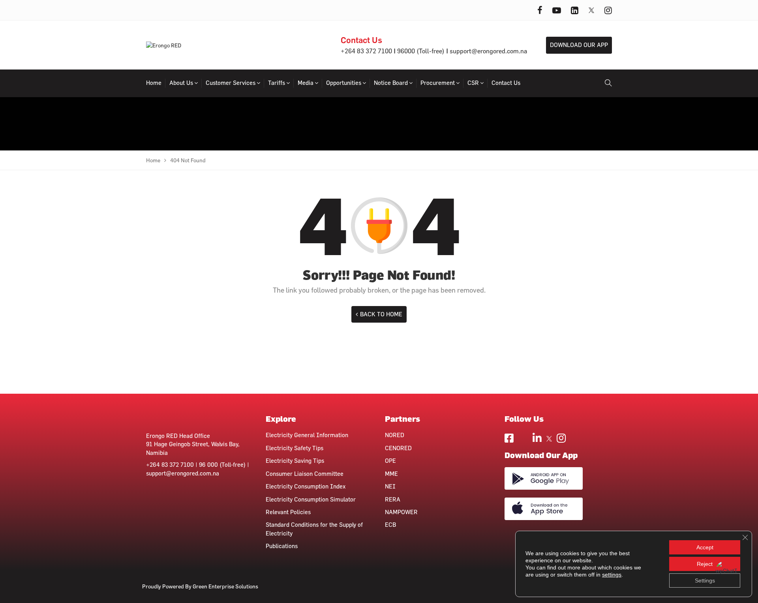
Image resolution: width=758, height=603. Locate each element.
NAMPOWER (401, 512)
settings (611, 574)
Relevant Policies (288, 512)
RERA (392, 499)
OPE (390, 460)
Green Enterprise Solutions (225, 586)
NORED (394, 435)
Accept (704, 547)
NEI (390, 486)
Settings (705, 580)
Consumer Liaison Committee (304, 473)
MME (391, 473)
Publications (282, 546)
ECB (390, 524)
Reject (705, 564)
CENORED (398, 448)
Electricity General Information (307, 435)
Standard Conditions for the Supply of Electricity (314, 528)
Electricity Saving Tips (295, 460)
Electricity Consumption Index (305, 486)
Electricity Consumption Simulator (311, 499)
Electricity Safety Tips (294, 448)
